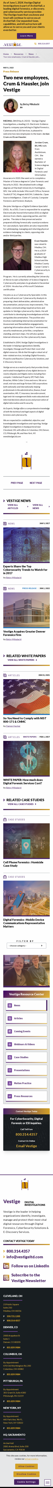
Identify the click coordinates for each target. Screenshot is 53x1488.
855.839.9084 (13, 1347)
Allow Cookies (26, 1466)
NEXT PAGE (36, 482)
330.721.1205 (13, 1316)
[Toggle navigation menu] (47, 1482)
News (31, 54)
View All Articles (13, 506)
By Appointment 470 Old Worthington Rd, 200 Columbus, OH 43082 (17, 1365)
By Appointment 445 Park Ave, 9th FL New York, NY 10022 (13, 1419)
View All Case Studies (20, 804)
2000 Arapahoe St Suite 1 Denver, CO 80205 (12, 1338)
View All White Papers (21, 660)
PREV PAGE (17, 482)
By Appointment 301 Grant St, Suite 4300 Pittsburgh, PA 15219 (14, 1392)
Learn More (26, 36)
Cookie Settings (26, 1482)
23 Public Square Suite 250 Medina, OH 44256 (12, 1307)
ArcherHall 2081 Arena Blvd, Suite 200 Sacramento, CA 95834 (15, 1446)
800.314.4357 (44, 43)
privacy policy (31, 1458)
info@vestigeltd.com (25, 1257)
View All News (38, 506)
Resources (18, 54)
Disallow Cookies (26, 1474)
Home (6, 54)
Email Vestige (26, 1146)
